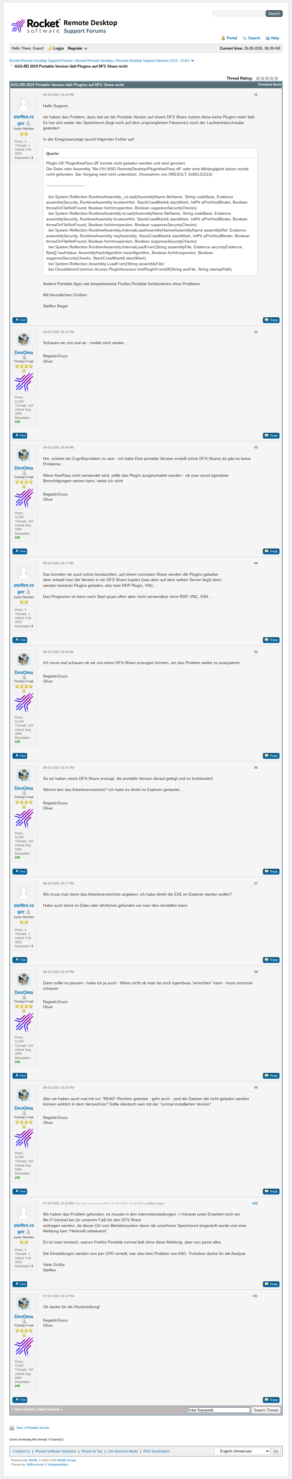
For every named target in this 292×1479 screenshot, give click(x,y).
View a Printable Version (32, 1427)
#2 (255, 332)
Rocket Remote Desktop (94, 61)
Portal (232, 38)
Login (59, 48)
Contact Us (21, 1451)
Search (254, 38)
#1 (255, 94)
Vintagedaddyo (58, 1464)
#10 (254, 1203)
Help (275, 38)
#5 (255, 652)
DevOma (24, 352)
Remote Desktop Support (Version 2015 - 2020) (153, 61)
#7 (255, 883)
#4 (255, 563)
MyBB (33, 1460)
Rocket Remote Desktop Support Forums (41, 61)
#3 (255, 447)
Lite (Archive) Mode (123, 1451)
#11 (255, 1296)
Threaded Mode (269, 84)
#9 (255, 1087)
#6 (255, 767)
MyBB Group (67, 1460)
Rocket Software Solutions (55, 1451)
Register (75, 48)
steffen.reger (155, 1203)
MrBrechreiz (35, 1464)
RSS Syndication (156, 1451)
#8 (255, 971)
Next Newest (49, 1409)
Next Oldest (25, 1409)
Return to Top (92, 1451)
